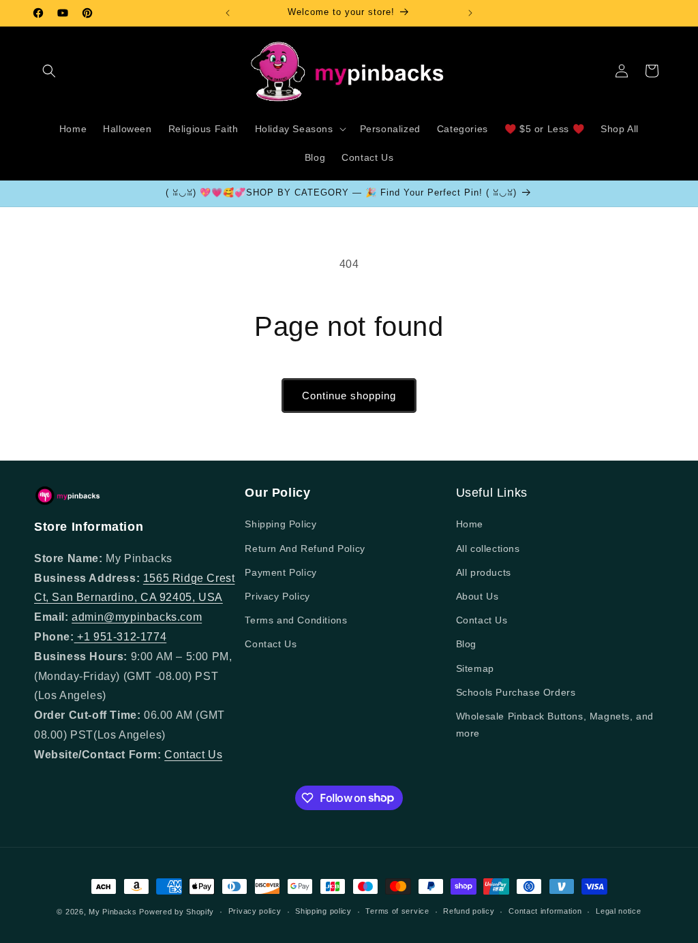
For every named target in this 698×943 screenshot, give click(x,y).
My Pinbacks (113, 912)
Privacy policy (255, 911)
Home (469, 524)
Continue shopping (349, 395)
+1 (83, 637)
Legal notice (618, 911)
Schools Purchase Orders (516, 692)
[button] (49, 71)
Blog (466, 643)
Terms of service (397, 911)
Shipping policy (323, 911)
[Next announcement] (470, 13)
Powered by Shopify (176, 912)
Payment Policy (280, 572)
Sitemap (475, 668)
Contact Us (193, 754)
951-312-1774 (129, 637)
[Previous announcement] (228, 13)
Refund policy (468, 911)
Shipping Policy (280, 524)
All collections (488, 548)
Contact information (545, 911)
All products (483, 572)
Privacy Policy (277, 596)
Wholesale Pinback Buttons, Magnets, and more (555, 725)
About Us (477, 596)
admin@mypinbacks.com (137, 617)
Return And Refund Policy (305, 548)
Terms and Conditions (296, 620)
